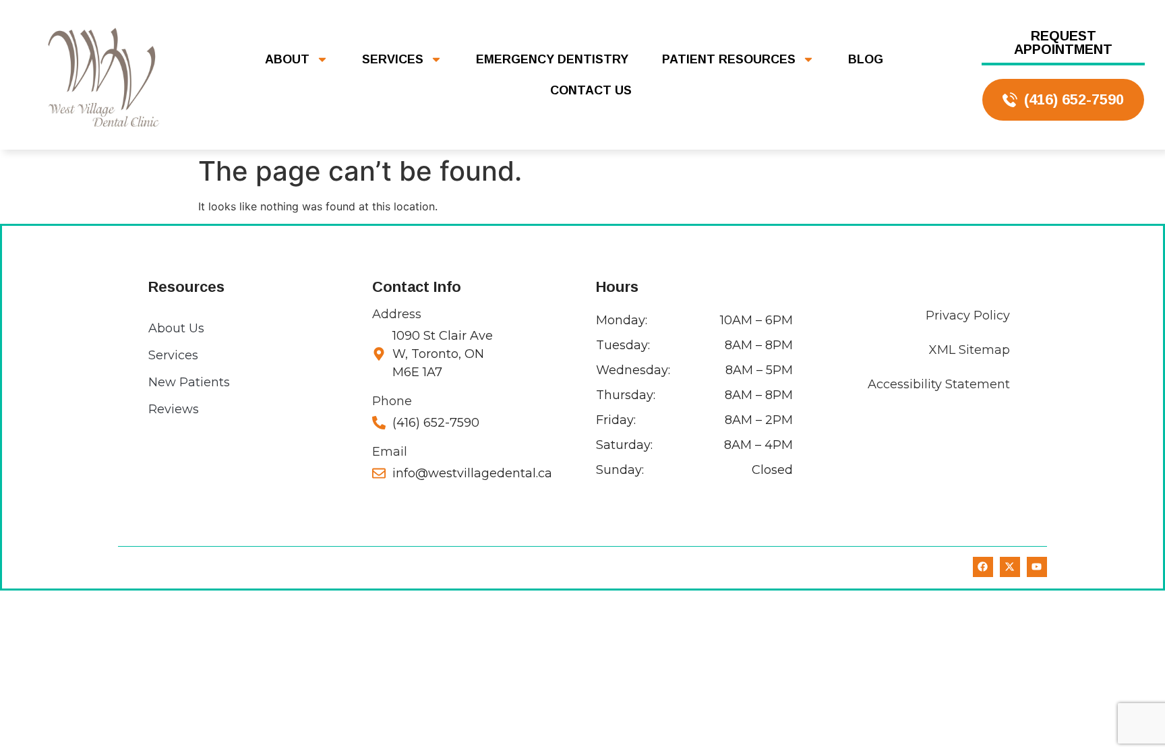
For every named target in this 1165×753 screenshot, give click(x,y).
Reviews (173, 409)
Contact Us (591, 90)
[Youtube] (1037, 567)
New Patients (189, 382)
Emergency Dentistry (552, 59)
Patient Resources (729, 59)
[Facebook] (983, 567)
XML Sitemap (969, 349)
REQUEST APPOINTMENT (1063, 42)
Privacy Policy (968, 315)
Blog (865, 59)
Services (392, 59)
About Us (176, 328)
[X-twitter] (1010, 567)
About (287, 59)
